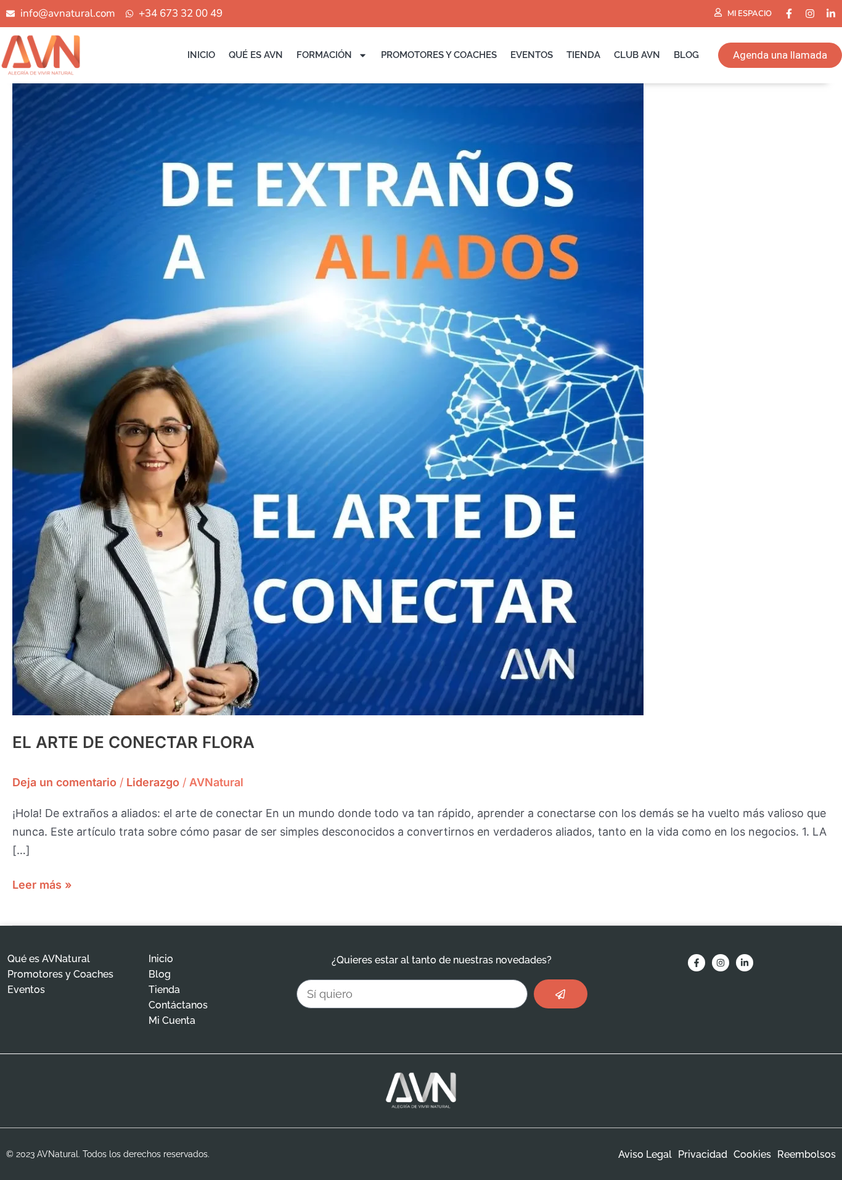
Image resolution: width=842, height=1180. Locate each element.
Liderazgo (152, 782)
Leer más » (42, 883)
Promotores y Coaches (439, 54)
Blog (686, 54)
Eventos (531, 54)
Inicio (201, 54)
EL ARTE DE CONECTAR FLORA (133, 742)
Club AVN (637, 54)
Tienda (583, 54)
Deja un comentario (64, 782)
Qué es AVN (256, 54)
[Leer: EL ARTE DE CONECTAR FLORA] (328, 398)
